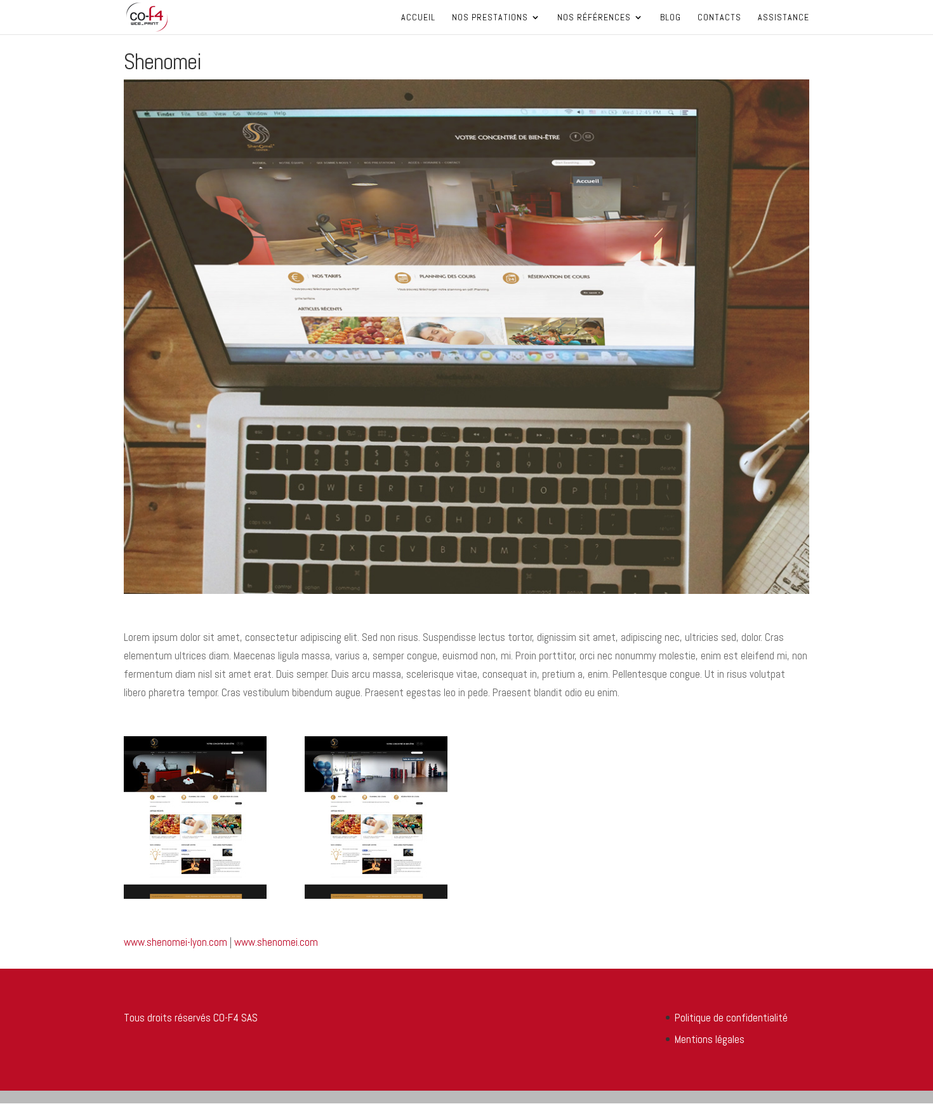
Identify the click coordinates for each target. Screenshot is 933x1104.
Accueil (418, 18)
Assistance (783, 18)
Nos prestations (490, 18)
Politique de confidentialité (731, 1018)
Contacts (719, 18)
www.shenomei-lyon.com (175, 942)
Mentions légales (709, 1039)
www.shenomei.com (276, 942)
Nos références (594, 18)
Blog (670, 18)
